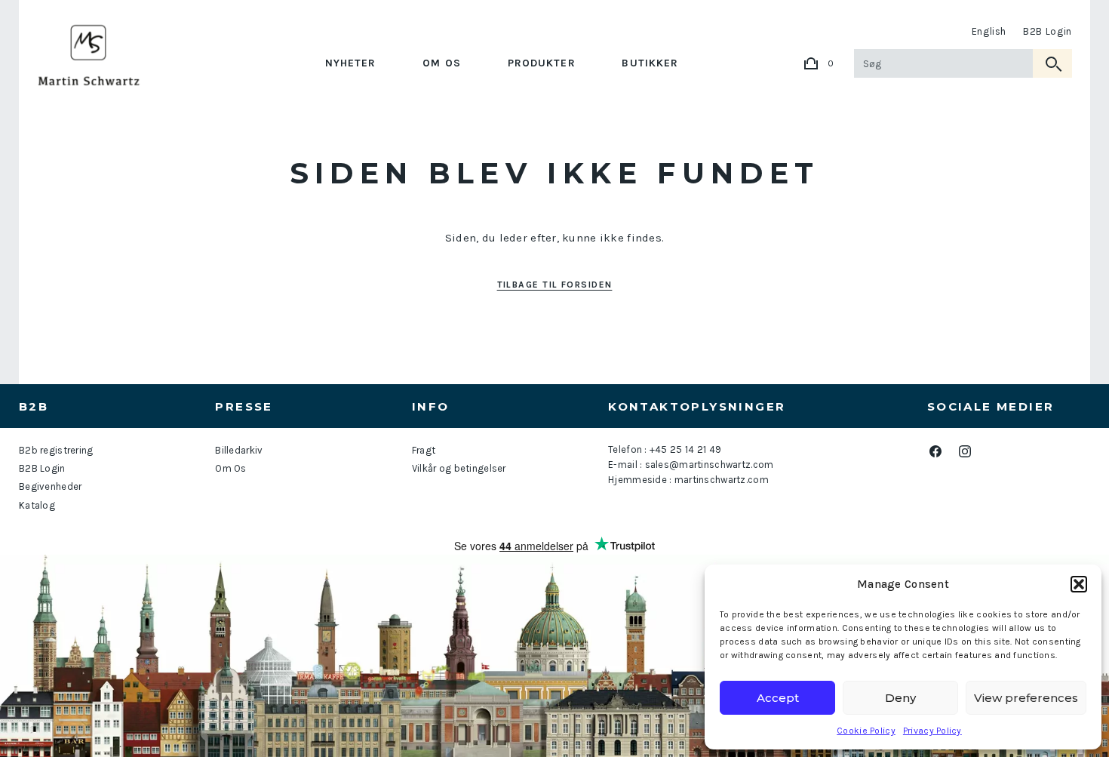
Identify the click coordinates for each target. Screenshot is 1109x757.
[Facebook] (936, 451)
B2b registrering (56, 450)
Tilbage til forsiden (555, 284)
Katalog (37, 505)
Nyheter (350, 63)
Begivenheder (50, 486)
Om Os (441, 63)
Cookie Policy (866, 730)
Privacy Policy (932, 730)
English (989, 31)
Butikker (650, 63)
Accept (778, 698)
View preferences (1026, 698)
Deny (900, 698)
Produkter (542, 63)
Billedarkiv (239, 450)
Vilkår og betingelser (459, 468)
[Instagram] (965, 451)
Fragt (423, 450)
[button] (1078, 584)
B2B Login (1047, 31)
